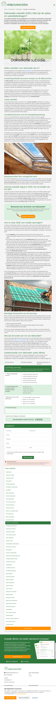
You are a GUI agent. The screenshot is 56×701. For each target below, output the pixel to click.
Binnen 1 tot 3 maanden (29, 399)
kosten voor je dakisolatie (20, 339)
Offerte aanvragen (28, 457)
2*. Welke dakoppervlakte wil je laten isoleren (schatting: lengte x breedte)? (11, 389)
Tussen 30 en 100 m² (28, 389)
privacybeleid (42, 464)
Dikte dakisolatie (10, 493)
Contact (30, 675)
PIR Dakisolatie (10, 513)
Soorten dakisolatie (10, 496)
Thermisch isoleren (10, 561)
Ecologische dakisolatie (11, 487)
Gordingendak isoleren (11, 525)
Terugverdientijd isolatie (11, 558)
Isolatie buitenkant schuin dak (30, 376)
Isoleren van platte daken (12, 510)
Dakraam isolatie (10, 475)
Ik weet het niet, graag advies (30, 382)
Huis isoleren (12, 9)
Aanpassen (35, 697)
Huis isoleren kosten (11, 612)
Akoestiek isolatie (10, 576)
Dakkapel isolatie (10, 597)
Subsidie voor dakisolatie (29, 9)
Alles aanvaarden (10, 697)
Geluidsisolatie (9, 624)
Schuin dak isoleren (11, 502)
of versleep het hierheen (23, 419)
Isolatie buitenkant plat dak (29, 380)
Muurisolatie (9, 549)
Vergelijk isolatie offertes (28, 27)
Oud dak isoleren (10, 507)
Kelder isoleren (9, 585)
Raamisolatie (9, 573)
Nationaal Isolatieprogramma (13, 555)
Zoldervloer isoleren (11, 528)
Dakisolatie (19, 9)
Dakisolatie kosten (10, 531)
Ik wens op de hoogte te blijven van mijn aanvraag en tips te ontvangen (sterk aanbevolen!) (25, 452)
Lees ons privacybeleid (20, 693)
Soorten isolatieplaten (11, 552)
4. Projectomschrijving (10, 407)
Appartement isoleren (11, 603)
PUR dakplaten (9, 537)
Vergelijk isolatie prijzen (28, 216)
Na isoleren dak (10, 519)
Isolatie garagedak (10, 484)
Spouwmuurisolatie (10, 606)
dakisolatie (28, 70)
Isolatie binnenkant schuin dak (30, 374)
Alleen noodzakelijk (23, 697)
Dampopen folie (10, 478)
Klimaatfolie (9, 481)
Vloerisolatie (9, 609)
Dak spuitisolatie (10, 499)
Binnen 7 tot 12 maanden (29, 403)
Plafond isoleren (10, 579)
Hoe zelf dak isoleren (11, 534)
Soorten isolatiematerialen (12, 618)
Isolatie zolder (9, 540)
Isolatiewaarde (9, 615)
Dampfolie (8, 490)
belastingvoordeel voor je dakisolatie (28, 178)
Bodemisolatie (9, 594)
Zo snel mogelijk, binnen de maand (31, 397)
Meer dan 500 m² (27, 393)
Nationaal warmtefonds (11, 600)
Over (30, 674)
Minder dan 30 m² (27, 387)
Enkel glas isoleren (10, 621)
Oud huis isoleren (10, 582)
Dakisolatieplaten (10, 505)
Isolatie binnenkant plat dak (29, 378)
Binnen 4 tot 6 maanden (29, 401)
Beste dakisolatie (10, 516)
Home (5, 9)
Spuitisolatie (9, 564)
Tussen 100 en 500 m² (28, 391)
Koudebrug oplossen (11, 570)
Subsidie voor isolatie (11, 591)
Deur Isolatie (9, 588)
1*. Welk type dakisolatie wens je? (11, 374)
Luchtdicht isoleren (10, 567)
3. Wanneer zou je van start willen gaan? (12, 397)
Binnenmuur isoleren (11, 546)
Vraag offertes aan (28, 628)
